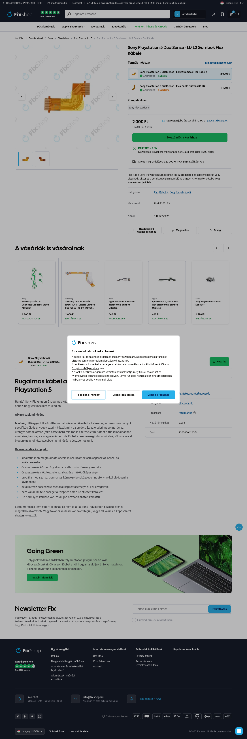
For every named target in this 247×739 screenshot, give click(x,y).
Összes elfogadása (158, 394)
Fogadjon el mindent (88, 394)
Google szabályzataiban (85, 368)
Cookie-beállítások (123, 394)
